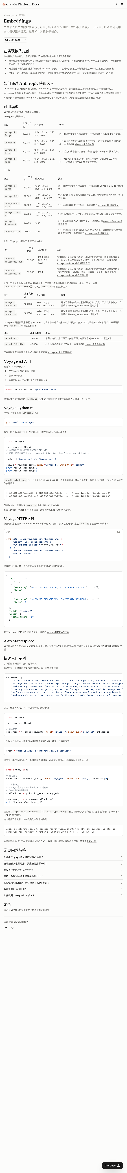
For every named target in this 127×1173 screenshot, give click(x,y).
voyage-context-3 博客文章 (84, 314)
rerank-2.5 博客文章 (101, 338)
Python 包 (38, 399)
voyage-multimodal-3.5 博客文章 (73, 263)
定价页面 (25, 909)
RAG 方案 (91, 841)
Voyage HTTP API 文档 (58, 632)
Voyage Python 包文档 (58, 509)
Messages (9, 15)
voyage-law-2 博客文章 (97, 233)
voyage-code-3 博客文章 (108, 214)
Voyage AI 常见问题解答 (60, 352)
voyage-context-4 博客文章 (84, 305)
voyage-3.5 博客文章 (108, 205)
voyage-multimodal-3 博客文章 (72, 275)
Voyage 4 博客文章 (110, 133)
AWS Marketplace (30, 646)
